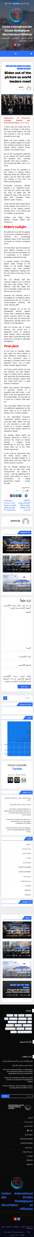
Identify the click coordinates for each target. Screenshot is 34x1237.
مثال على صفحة (14, 1235)
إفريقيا (7, 66)
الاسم (28, 648)
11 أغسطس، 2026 (23, 975)
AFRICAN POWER (25, 872)
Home (28, 1232)
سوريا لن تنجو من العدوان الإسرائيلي (18, 565)
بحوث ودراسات (20, 68)
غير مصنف (28, 1028)
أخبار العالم (20, 66)
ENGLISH (28, 66)
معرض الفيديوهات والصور (24, 1032)
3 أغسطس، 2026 (24, 995)
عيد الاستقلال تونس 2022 (18, 1232)
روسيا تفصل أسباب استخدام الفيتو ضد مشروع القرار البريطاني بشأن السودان (10, 505)
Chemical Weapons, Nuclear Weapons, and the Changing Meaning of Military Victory (18, 829)
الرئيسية (28, 844)
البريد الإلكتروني (24, 656)
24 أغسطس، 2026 (23, 935)
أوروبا (11, 66)
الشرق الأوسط (27, 68)
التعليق (28, 612)
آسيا (24, 66)
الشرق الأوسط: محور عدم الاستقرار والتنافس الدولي (18, 546)
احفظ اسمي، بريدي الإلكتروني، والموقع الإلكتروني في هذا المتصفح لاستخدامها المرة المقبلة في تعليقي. (17, 678)
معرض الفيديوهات (25, 881)
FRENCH (28, 895)
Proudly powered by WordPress (10, 1226)
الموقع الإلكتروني (24, 665)
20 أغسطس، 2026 (23, 955)
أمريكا (15, 66)
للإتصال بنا (28, 885)
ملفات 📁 (28, 858)
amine (20, 87)
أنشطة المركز (27, 862)
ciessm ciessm (11, 550)
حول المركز (18, 1025)
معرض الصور (27, 876)
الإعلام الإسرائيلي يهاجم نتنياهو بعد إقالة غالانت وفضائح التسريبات (24, 505)
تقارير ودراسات (26, 848)
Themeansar (29, 1228)
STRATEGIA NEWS (24, 867)
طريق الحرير (10, 1025)
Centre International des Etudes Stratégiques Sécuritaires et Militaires (17, 30)
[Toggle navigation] (16, 53)
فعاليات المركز (26, 853)
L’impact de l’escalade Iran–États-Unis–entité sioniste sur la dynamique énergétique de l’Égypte (18, 821)
